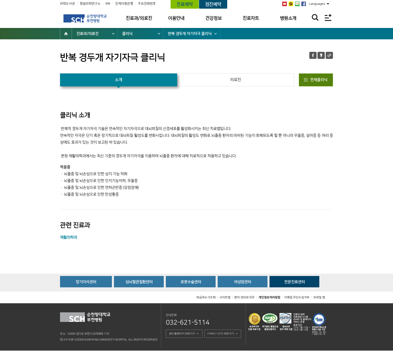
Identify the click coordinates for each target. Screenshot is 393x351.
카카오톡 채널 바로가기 (291, 4)
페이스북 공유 (313, 55)
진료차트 (251, 18)
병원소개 (288, 18)
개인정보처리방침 (269, 297)
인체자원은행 (124, 3)
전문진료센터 (294, 282)
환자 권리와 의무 (244, 297)
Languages (317, 4)
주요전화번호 (147, 3)
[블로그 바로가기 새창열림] (297, 4)
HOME (66, 33)
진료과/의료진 (139, 18)
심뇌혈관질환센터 (139, 282)
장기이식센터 (86, 282)
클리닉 (127, 34)
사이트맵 (224, 297)
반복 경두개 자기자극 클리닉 (190, 34)
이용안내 (176, 18)
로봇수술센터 (191, 282)
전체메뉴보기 (328, 17)
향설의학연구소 (90, 3)
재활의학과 (68, 237)
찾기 (315, 17)
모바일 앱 (319, 297)
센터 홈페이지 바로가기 (182, 333)
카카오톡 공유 (321, 55)
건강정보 (213, 18)
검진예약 (213, 4)
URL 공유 (329, 55)
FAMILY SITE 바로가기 (220, 333)
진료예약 (184, 4)
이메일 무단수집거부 (297, 297)
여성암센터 (242, 282)
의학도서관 (67, 3)
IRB (108, 3)
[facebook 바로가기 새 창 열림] (303, 4)
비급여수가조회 (206, 297)
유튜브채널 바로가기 (284, 4)
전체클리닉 (318, 80)
